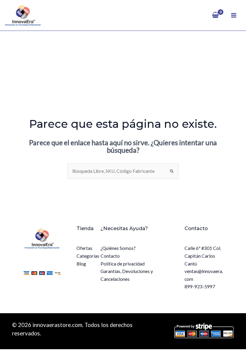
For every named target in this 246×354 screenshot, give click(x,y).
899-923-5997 (199, 286)
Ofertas (84, 248)
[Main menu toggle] (233, 15)
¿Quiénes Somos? (118, 248)
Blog (81, 263)
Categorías (87, 256)
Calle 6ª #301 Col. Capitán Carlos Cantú (202, 255)
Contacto (110, 256)
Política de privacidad (122, 263)
